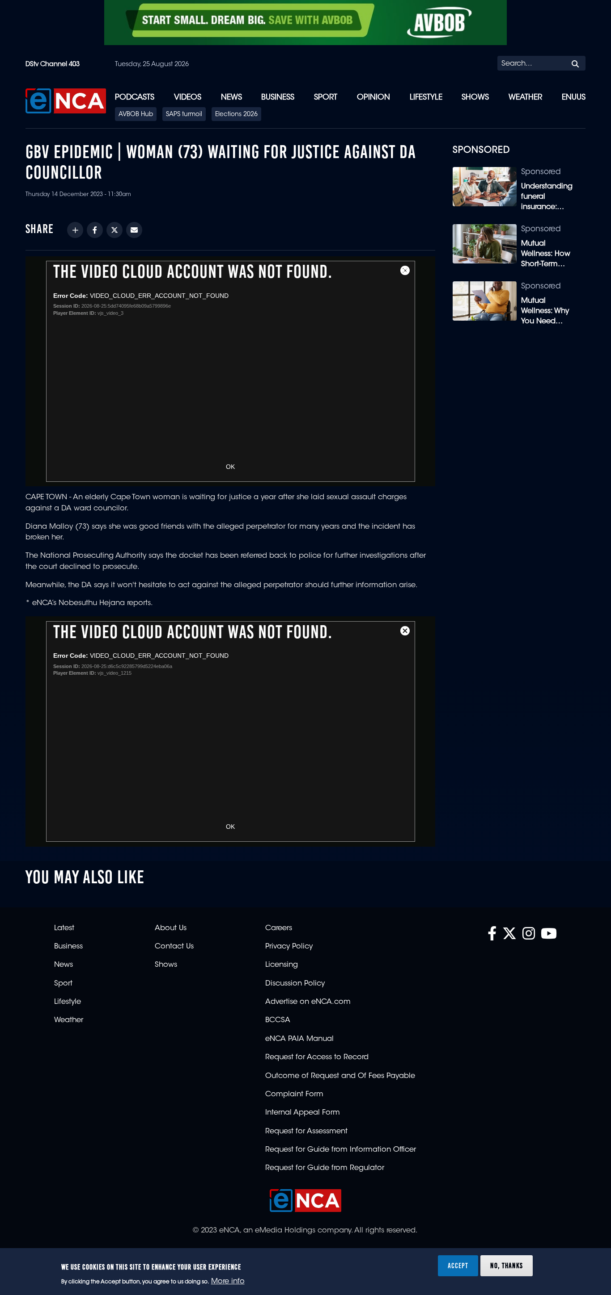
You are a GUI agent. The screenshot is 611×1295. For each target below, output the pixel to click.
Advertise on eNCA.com (308, 1002)
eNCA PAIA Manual (299, 1039)
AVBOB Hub (136, 115)
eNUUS (574, 97)
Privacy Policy (289, 946)
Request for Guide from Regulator (324, 1168)
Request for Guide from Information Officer (340, 1149)
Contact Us (174, 946)
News (231, 97)
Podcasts (134, 97)
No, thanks (506, 1265)
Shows (475, 97)
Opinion (373, 97)
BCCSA (277, 1020)
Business (277, 97)
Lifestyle (426, 97)
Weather (525, 97)
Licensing (281, 965)
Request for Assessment (306, 1131)
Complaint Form (294, 1094)
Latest (64, 928)
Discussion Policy (295, 983)
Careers (278, 928)
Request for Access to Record (317, 1057)
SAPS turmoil (184, 115)
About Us (171, 928)
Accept (458, 1265)
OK (230, 466)
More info (228, 1282)
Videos (187, 97)
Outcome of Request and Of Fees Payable (340, 1076)
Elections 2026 (236, 115)
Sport (325, 97)
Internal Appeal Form (302, 1112)
